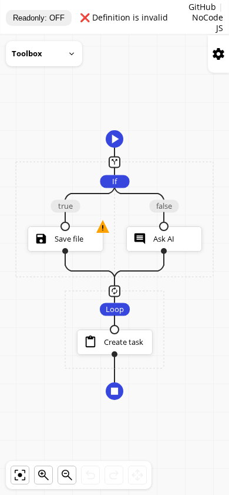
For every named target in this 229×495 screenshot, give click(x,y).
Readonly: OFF (39, 17)
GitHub (202, 6)
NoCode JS (207, 22)
